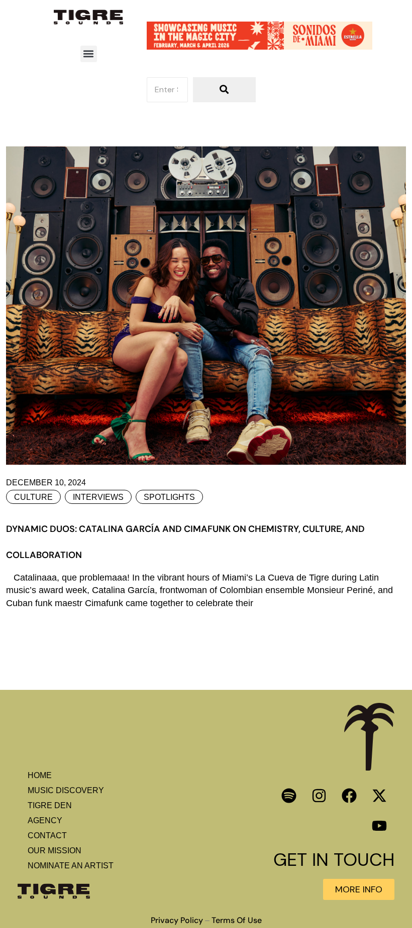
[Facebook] (349, 796)
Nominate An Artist (71, 865)
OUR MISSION (54, 850)
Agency (45, 820)
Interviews (98, 497)
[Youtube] (379, 826)
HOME (40, 775)
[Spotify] (289, 796)
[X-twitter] (379, 796)
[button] (88, 54)
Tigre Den (50, 805)
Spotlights (169, 497)
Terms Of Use (237, 920)
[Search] (224, 89)
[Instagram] (319, 796)
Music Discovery (66, 790)
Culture (33, 497)
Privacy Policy (177, 920)
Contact (47, 835)
